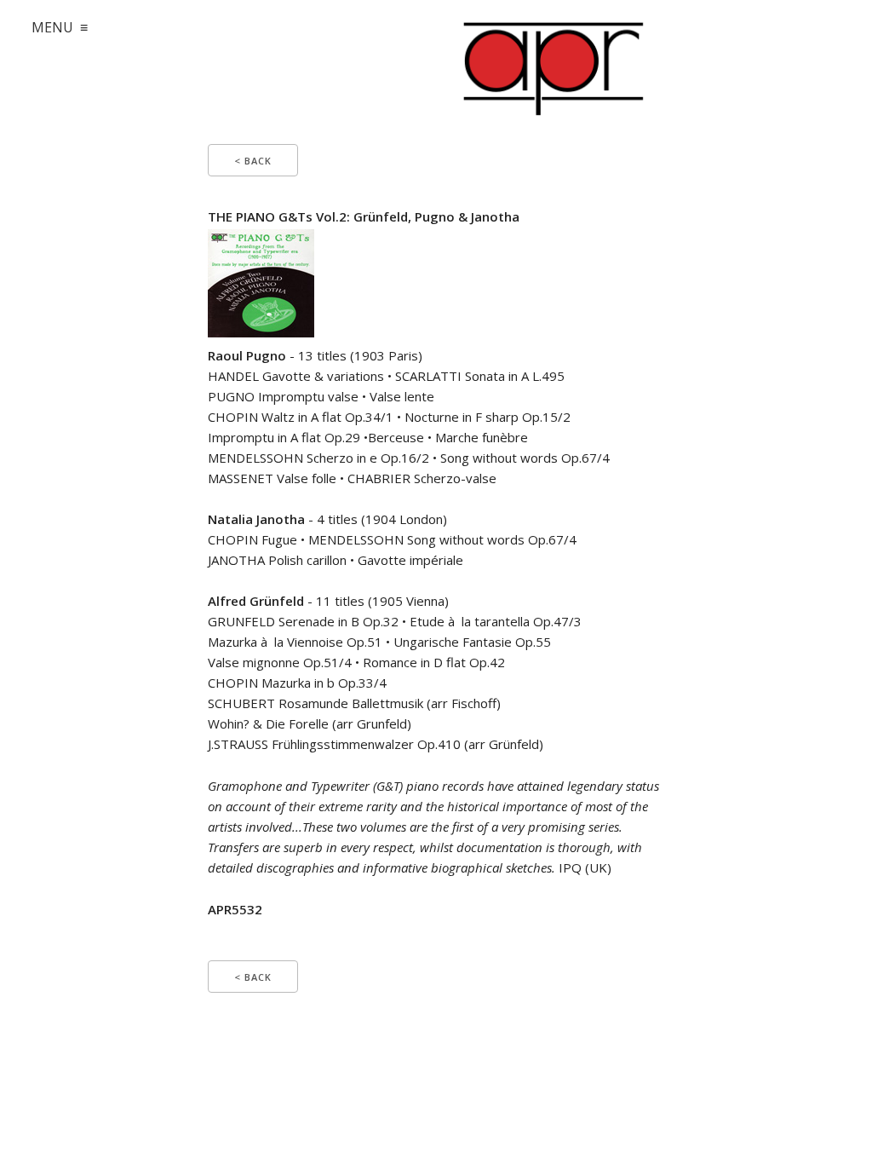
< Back (253, 160)
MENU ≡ (60, 27)
